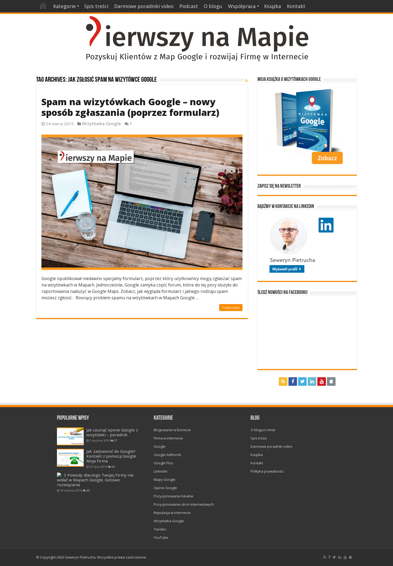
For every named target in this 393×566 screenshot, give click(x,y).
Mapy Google (164, 479)
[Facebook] (292, 381)
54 (113, 467)
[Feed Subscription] (246, 80)
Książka (272, 6)
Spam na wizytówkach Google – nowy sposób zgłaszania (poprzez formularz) (130, 107)
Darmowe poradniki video (144, 6)
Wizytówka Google (101, 123)
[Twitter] (302, 381)
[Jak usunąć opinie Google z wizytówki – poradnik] (70, 436)
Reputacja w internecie (172, 512)
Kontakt (296, 6)
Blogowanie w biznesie (172, 429)
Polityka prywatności (267, 471)
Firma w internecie (168, 438)
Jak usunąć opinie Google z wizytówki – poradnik (112, 432)
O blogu (213, 6)
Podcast (188, 6)
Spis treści (96, 6)
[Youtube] (321, 381)
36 (88, 490)
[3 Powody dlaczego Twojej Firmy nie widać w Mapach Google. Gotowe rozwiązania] (59, 475)
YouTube (161, 537)
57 (115, 440)
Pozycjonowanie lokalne (173, 496)
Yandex (160, 529)
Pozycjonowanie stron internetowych (184, 504)
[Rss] (283, 381)
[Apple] (331, 381)
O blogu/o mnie (263, 429)
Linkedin (160, 471)
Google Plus (163, 463)
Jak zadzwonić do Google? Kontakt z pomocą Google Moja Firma (111, 456)
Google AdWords (167, 454)
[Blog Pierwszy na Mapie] (196, 38)
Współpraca (242, 6)
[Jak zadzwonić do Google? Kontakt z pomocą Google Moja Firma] (70, 458)
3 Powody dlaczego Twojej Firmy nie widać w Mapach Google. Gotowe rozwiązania (95, 479)
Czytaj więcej (230, 307)
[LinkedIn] (312, 381)
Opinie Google (165, 487)
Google (159, 446)
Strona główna (43, 5)
